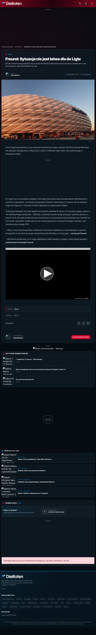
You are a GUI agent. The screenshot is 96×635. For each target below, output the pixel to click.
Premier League (78, 603)
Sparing (66, 606)
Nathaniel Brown (32, 603)
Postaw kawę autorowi (81, 337)
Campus (68, 603)
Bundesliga (27, 599)
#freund (9, 315)
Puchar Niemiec (47, 606)
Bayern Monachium (7, 599)
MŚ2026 (87, 603)
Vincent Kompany (72, 599)
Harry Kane (51, 599)
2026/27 (43, 599)
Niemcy (4, 606)
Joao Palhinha (54, 603)
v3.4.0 (3, 589)
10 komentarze (86, 74)
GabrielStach (18, 338)
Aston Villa (58, 606)
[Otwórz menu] (92, 3)
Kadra (23, 603)
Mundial (35, 599)
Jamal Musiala (15, 603)
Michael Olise (61, 599)
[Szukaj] (80, 3)
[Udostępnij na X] (84, 323)
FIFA (62, 603)
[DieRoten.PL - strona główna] (11, 4)
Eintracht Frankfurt (25, 606)
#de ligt (16, 315)
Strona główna (7, 47)
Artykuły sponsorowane (8, 615)
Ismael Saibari (44, 603)
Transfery (19, 599)
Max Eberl (5, 603)
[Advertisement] (48, 26)
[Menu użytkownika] (85, 3)
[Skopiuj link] (88, 323)
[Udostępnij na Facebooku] (79, 323)
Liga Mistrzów (13, 606)
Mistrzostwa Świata (85, 599)
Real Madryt (37, 606)
